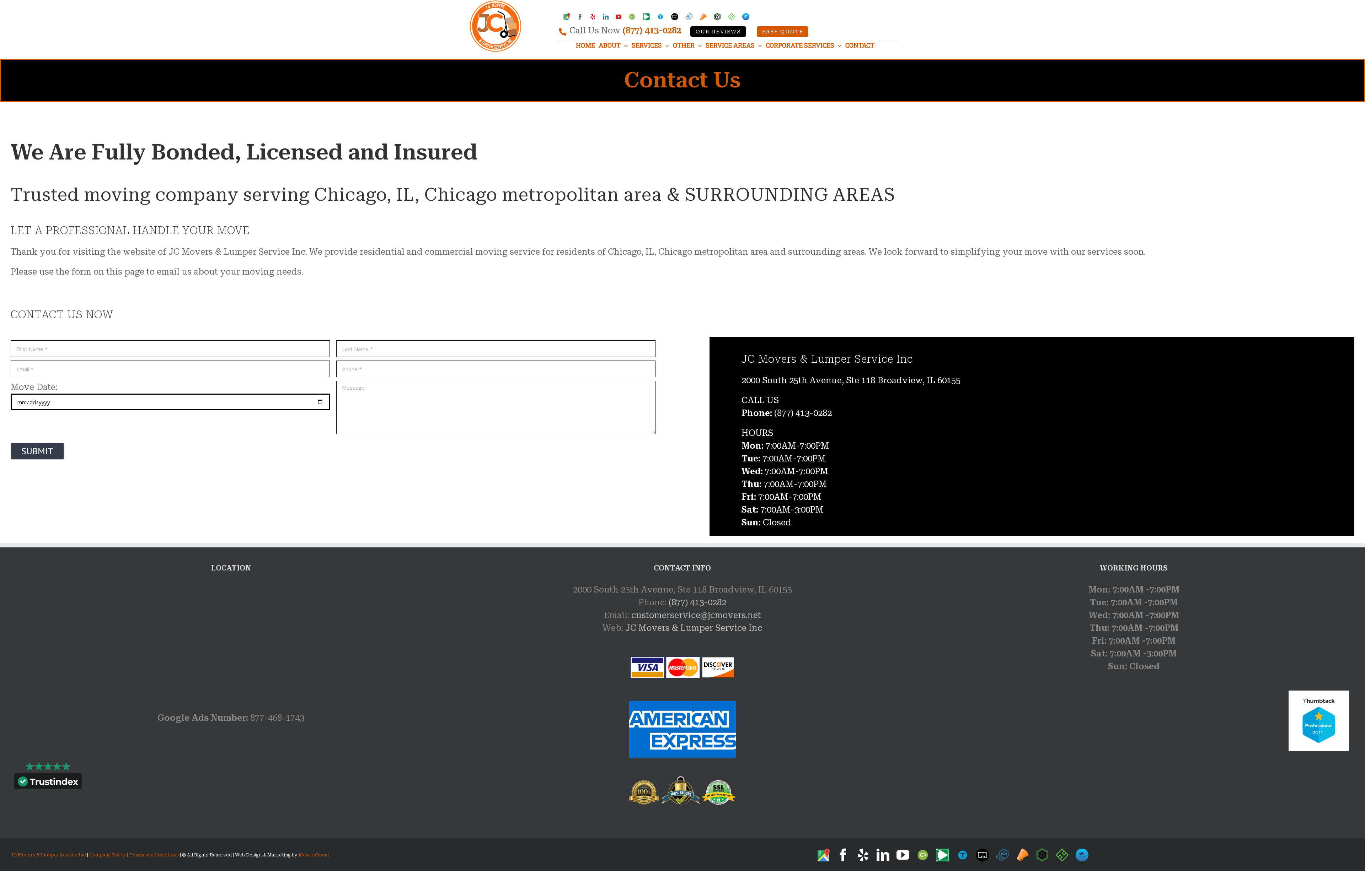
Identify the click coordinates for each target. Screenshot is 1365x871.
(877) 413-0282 (651, 31)
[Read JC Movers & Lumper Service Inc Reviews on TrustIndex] (48, 783)
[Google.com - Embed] (231, 636)
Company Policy (107, 855)
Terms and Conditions (154, 855)
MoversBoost (314, 855)
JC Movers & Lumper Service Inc (693, 628)
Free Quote (782, 32)
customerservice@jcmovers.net (696, 615)
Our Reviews (718, 32)
